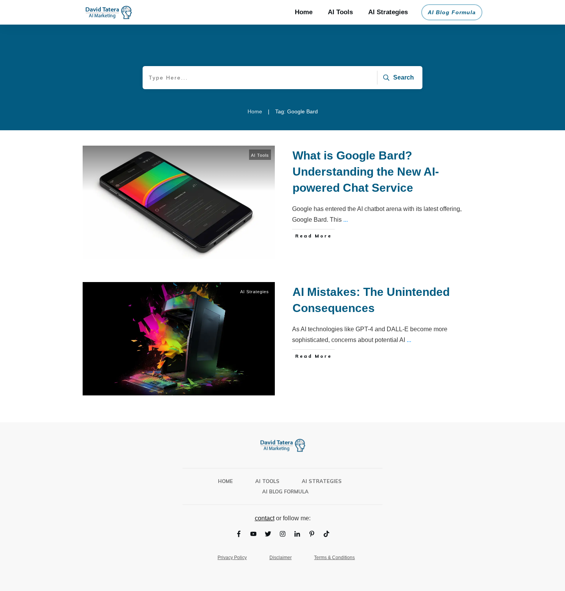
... (345, 219)
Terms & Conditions (334, 557)
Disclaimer (280, 557)
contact (264, 518)
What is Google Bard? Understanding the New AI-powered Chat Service (365, 171)
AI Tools (260, 155)
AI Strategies (254, 291)
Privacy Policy (232, 557)
